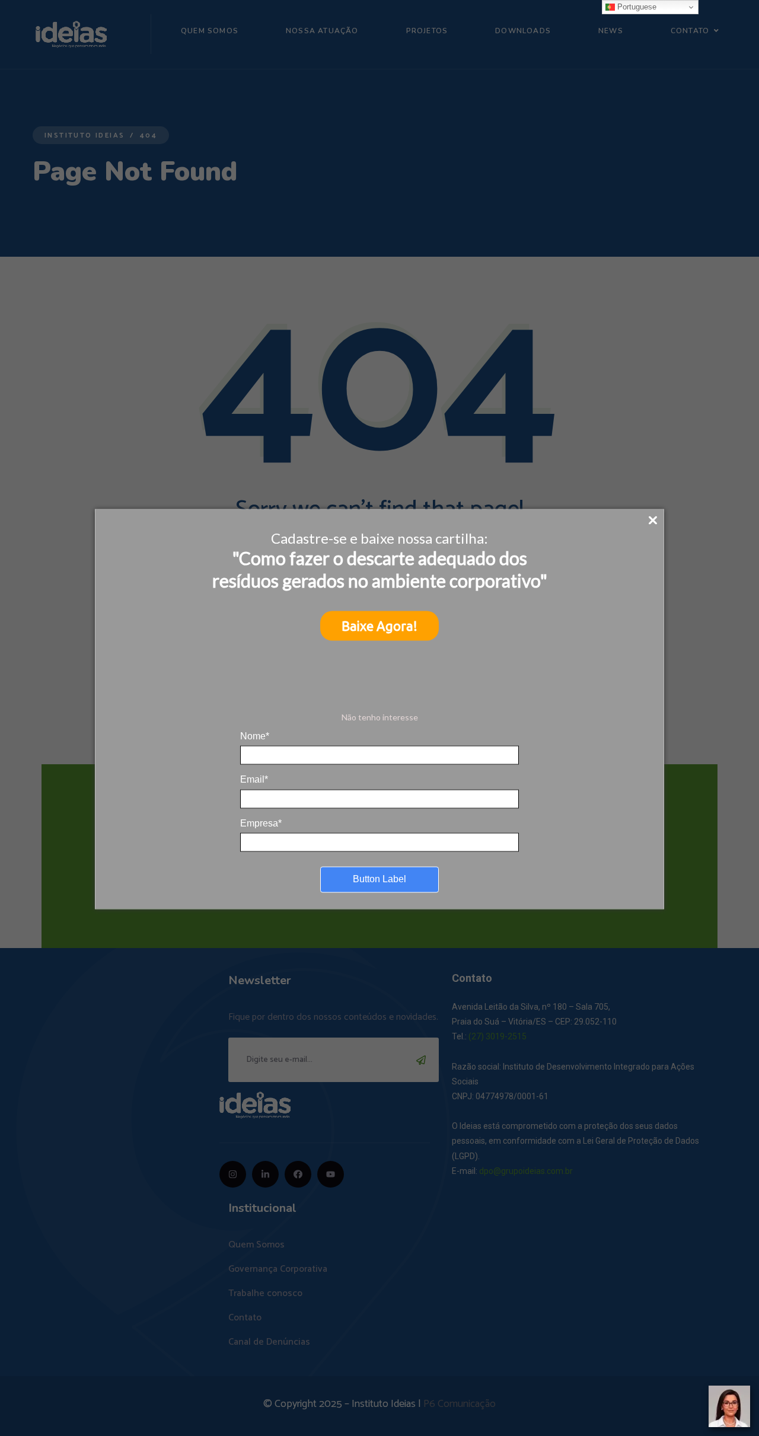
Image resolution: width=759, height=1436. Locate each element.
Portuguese (635, 6)
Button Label (379, 879)
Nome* (254, 735)
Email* (254, 779)
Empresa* (261, 823)
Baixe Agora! (379, 625)
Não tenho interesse (380, 717)
